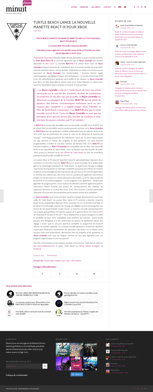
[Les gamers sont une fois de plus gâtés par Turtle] (62, 363)
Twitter (88, 246)
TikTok (81, 246)
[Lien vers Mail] (145, 7)
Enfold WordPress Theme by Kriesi (28, 389)
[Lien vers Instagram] (141, 7)
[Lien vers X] (138, 7)
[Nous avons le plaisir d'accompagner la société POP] (76, 363)
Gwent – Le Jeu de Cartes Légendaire (133, 62)
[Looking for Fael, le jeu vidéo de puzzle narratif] (76, 349)
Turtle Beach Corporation (43, 58)
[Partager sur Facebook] (42, 274)
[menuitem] (74, 7)
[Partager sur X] (59, 274)
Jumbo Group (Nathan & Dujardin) (131, 25)
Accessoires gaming (52, 261)
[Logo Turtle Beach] (16, 31)
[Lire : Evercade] (117, 83)
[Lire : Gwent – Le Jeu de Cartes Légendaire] (117, 63)
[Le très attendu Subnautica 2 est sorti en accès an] (90, 363)
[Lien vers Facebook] (134, 7)
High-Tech (37, 31)
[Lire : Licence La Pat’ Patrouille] (117, 46)
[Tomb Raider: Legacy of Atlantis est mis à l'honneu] (62, 349)
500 (100, 212)
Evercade (123, 82)
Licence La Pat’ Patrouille (128, 45)
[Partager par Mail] (94, 274)
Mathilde (53, 255)
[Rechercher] (114, 7)
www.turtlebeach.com (46, 246)
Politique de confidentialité (16, 375)
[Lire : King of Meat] (117, 102)
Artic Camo (49, 64)
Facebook (37, 249)
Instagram (96, 246)
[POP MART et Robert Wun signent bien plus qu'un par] (90, 349)
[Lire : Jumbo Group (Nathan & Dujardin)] (117, 26)
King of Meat (124, 101)
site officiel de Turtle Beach (71, 152)
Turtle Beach (75, 261)
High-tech (65, 261)
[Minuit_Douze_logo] (19, 7)
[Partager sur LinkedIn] (77, 274)
